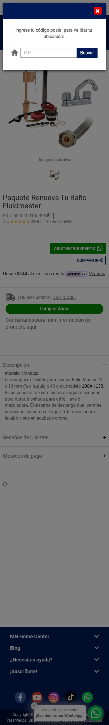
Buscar (87, 52)
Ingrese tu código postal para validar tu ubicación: (53, 33)
